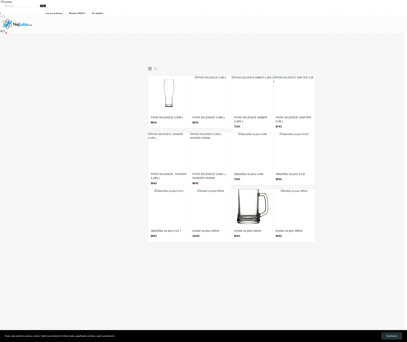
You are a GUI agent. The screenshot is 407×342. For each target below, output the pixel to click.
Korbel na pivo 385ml (289, 230)
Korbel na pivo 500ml (247, 230)
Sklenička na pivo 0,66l (248, 174)
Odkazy (4, 305)
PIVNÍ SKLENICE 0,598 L (167, 117)
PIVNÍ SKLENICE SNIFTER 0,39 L (293, 119)
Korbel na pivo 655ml (205, 230)
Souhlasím (391, 336)
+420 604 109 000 (10, 278)
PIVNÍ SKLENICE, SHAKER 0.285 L (168, 176)
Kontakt (4, 311)
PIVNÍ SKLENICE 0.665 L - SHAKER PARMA (209, 176)
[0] (4, 31)
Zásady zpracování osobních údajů (19, 288)
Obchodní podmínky (11, 294)
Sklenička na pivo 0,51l (290, 174)
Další (238, 252)
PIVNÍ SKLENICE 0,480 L (208, 117)
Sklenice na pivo (104, 68)
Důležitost (293, 68)
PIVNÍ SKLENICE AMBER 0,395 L (250, 119)
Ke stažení (6, 300)
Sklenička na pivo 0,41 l (166, 230)
